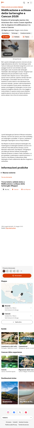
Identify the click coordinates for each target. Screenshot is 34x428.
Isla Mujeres (27, 189)
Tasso (27, 37)
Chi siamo (8, 422)
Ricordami (18, 275)
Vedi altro (18, 322)
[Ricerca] (24, 2)
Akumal (7, 189)
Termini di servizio (23, 424)
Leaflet (16, 302)
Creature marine (25, 33)
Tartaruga (14, 33)
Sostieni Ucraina (23, 422)
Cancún (16, 189)
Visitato (16, 37)
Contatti (15, 422)
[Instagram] (8, 412)
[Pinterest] (26, 412)
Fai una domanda (6, 177)
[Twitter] (20, 412)
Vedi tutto (8, 54)
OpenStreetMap (23, 302)
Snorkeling (5, 33)
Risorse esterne (9, 173)
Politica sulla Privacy (11, 424)
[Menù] (29, 2)
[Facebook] (14, 412)
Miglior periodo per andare (12, 7)
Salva (7, 37)
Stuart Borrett (17, 59)
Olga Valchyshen (11, 228)
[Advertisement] (17, 114)
